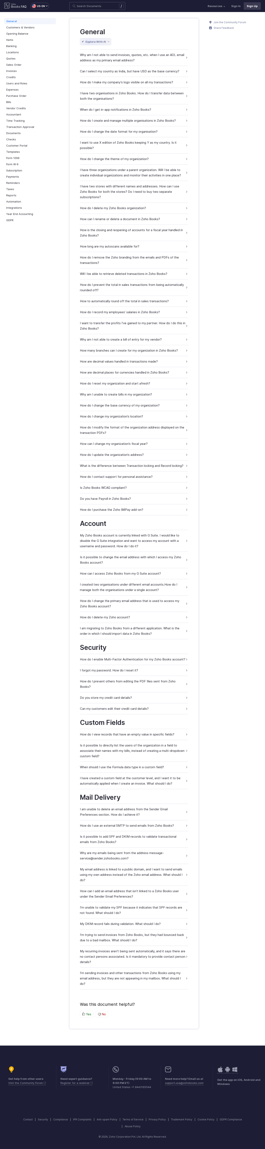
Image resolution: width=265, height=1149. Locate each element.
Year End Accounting (19, 214)
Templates (13, 151)
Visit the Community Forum (26, 1083)
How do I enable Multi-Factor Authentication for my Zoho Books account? (132, 659)
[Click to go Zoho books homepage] (12, 6)
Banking (11, 46)
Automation (13, 201)
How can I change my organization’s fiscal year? (114, 444)
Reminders (13, 182)
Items (9, 39)
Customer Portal (16, 145)
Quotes (11, 58)
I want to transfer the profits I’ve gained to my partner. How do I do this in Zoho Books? (132, 325)
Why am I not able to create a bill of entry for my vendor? (121, 339)
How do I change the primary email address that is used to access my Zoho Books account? (129, 603)
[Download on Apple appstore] (227, 1071)
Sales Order (14, 64)
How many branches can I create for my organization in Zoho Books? (129, 350)
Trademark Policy (181, 1119)
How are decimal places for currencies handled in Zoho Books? (124, 372)
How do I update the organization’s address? (112, 455)
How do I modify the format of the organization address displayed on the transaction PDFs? (132, 430)
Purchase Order (16, 95)
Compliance (60, 1119)
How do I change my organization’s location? (111, 416)
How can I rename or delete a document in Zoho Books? (120, 219)
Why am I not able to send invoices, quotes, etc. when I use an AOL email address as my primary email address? (132, 57)
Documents (13, 133)
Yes (88, 1014)
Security (43, 1119)
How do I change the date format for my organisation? (119, 131)
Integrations (14, 207)
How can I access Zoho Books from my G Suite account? (120, 573)
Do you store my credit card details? (106, 698)
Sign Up (252, 6)
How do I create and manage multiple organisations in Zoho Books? (128, 121)
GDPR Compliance (231, 1119)
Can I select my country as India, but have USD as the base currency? (129, 71)
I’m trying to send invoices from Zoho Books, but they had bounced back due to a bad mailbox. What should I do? (132, 937)
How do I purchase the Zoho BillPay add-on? (111, 510)
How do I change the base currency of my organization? (120, 405)
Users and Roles (16, 83)
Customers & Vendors (20, 27)
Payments (12, 176)
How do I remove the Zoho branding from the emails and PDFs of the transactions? (129, 260)
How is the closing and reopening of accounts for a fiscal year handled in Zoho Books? (131, 232)
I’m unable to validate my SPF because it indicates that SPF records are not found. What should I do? (131, 910)
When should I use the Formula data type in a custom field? (122, 767)
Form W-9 (12, 164)
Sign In (236, 6)
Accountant (13, 114)
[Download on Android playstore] (220, 1071)
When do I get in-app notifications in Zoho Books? (115, 110)
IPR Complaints (82, 1119)
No (103, 1014)
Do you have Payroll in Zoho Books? (105, 499)
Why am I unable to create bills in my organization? (116, 394)
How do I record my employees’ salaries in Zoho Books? (120, 312)
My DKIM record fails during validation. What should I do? (120, 924)
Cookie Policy (206, 1119)
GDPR (9, 220)
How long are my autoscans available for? (109, 246)
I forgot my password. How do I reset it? (109, 670)
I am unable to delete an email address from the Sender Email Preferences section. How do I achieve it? (124, 812)
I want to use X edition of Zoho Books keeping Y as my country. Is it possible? (128, 145)
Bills (8, 102)
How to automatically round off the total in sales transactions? (124, 301)
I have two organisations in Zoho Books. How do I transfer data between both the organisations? (132, 96)
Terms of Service (133, 1119)
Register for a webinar (75, 1083)
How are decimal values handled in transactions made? (119, 361)
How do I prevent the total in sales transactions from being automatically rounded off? (132, 287)
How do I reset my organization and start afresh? (115, 383)
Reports (11, 195)
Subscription (14, 170)
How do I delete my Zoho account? (105, 617)
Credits (11, 77)
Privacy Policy (157, 1119)
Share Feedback (223, 27)
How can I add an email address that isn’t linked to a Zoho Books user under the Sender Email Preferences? (129, 893)
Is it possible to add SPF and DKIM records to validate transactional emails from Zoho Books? (128, 839)
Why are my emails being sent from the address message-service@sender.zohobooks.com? (122, 855)
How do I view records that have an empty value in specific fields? (127, 734)
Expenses (12, 89)
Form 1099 (12, 158)
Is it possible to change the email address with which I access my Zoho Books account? (130, 559)
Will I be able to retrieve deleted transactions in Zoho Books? (123, 274)
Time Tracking (15, 120)
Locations (12, 52)
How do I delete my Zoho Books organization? (113, 208)
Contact (28, 1119)
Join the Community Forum (229, 22)
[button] (37, 6)
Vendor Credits (16, 108)
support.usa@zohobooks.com (184, 1083)
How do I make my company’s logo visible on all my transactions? (126, 82)
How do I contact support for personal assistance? (116, 477)
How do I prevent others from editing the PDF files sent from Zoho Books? (128, 684)
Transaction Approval (20, 127)
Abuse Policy (133, 1126)
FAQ (23, 6)
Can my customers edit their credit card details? (114, 709)
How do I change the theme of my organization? (114, 159)
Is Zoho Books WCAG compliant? (103, 488)
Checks (11, 139)
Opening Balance (17, 33)
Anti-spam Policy (107, 1119)
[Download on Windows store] (235, 1071)
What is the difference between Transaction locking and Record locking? (131, 466)
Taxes (10, 189)
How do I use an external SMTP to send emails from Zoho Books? (127, 825)
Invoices (11, 71)
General (11, 21)
